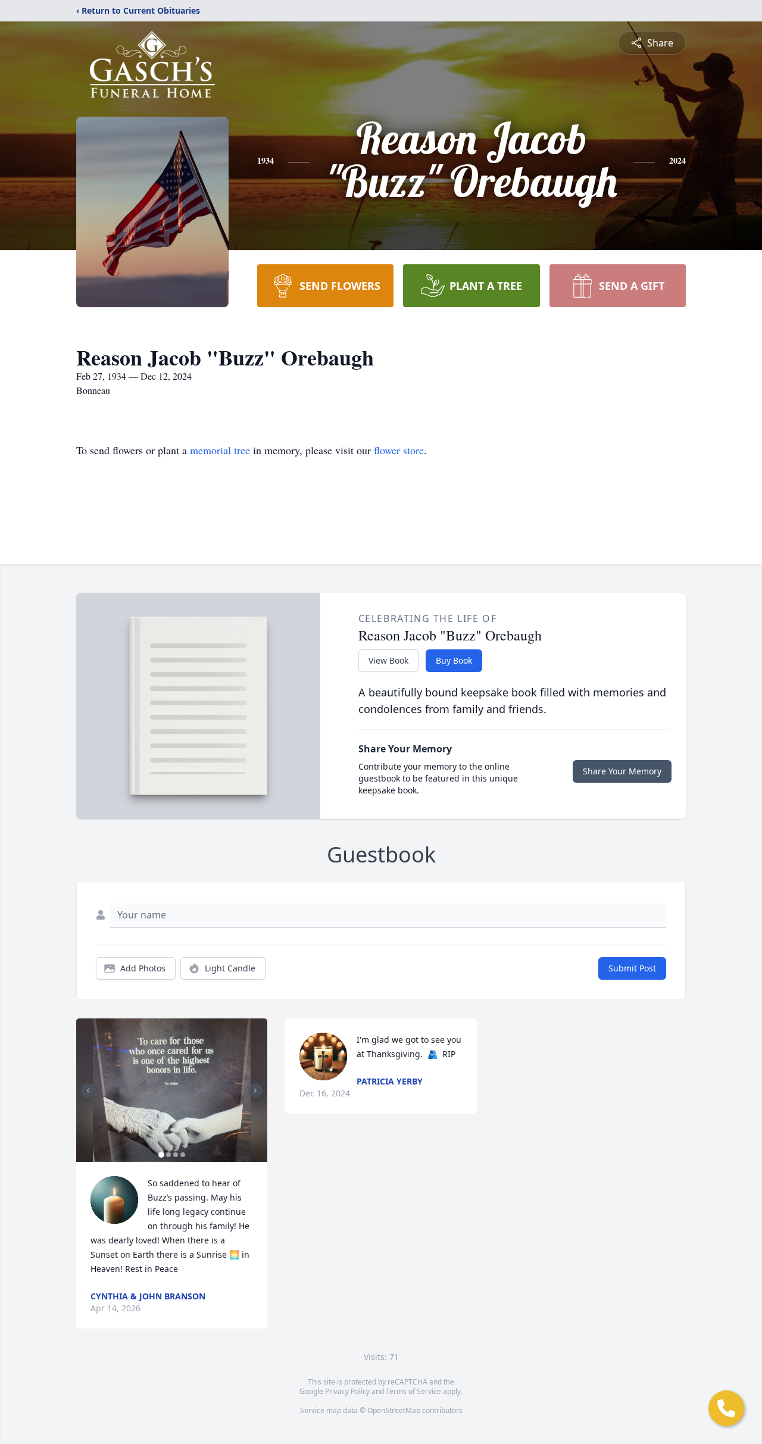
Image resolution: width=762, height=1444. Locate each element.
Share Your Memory (622, 771)
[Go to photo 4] (182, 1154)
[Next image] (255, 1090)
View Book (388, 660)
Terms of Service (413, 1391)
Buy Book (454, 660)
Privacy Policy (347, 1391)
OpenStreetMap (393, 1410)
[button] (172, 1090)
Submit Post (632, 968)
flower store (399, 450)
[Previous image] (88, 1090)
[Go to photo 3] (175, 1154)
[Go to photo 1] (161, 1155)
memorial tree (220, 450)
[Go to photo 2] (168, 1154)
